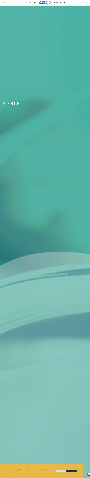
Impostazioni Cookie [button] (61, 470)
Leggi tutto (74, 470)
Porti (25, 2)
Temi (30, 2)
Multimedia (63, 2)
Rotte (34, 2)
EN (81, 2)
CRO (86, 2)
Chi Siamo (56, 2)
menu (4, 2)
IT (83, 2)
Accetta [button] (68, 470)
